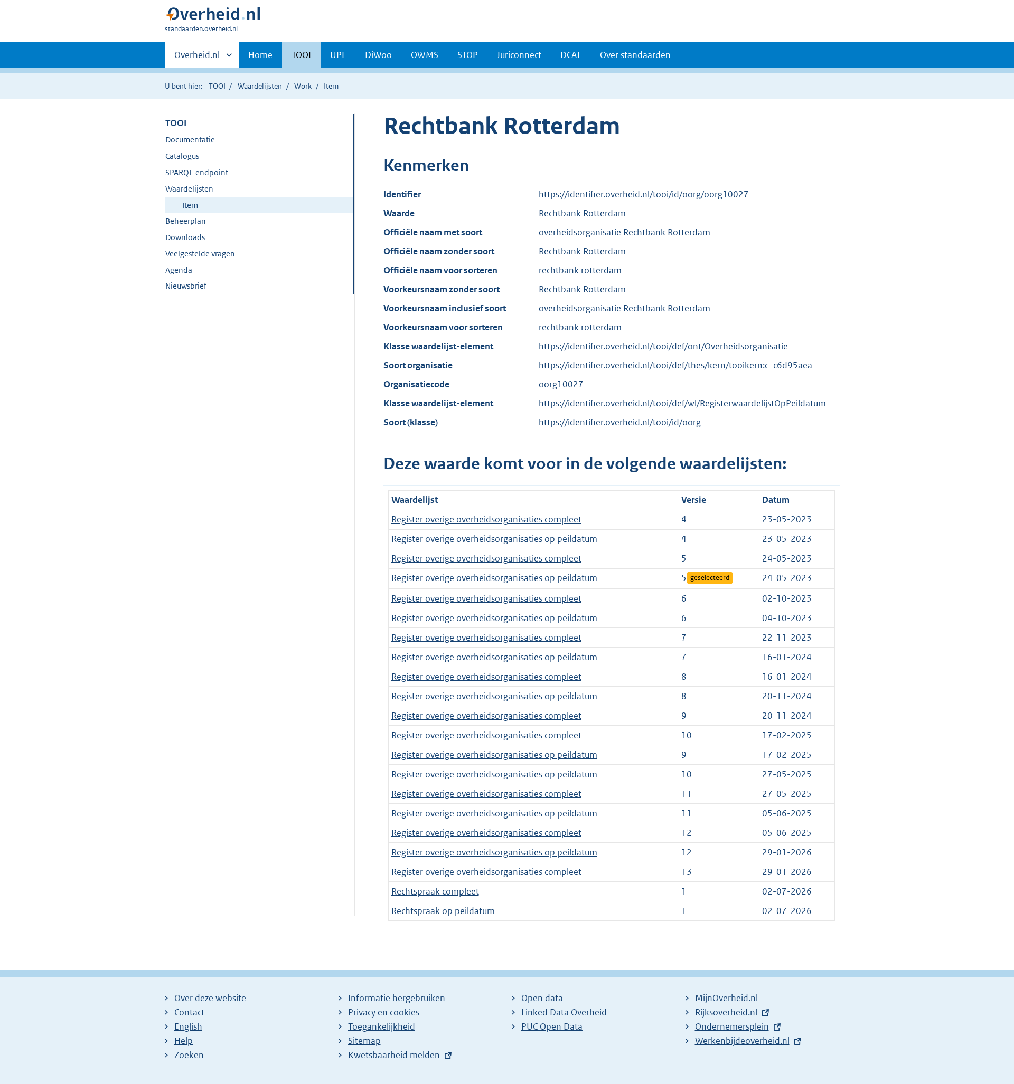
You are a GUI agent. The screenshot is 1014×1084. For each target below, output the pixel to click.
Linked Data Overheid (564, 1012)
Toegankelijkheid (381, 1026)
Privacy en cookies (383, 1012)
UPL (338, 55)
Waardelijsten (260, 86)
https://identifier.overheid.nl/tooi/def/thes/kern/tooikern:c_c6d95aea (675, 365)
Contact (189, 1012)
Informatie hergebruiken (396, 998)
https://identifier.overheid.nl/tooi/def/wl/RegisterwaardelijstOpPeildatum (682, 403)
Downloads (185, 237)
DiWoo (378, 55)
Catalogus (182, 156)
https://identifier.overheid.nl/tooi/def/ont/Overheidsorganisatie (663, 346)
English (188, 1026)
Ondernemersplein (732, 1026)
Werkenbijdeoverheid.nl (742, 1041)
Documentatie (190, 140)
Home (260, 55)
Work (303, 86)
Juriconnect (519, 55)
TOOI (301, 55)
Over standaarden (635, 55)
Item (190, 205)
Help (183, 1041)
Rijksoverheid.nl (726, 1012)
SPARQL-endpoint (196, 172)
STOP (467, 55)
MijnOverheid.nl (726, 998)
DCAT (570, 55)
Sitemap (364, 1041)
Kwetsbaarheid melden (394, 1055)
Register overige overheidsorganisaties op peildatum (494, 539)
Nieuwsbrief (185, 286)
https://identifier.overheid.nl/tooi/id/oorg (620, 422)
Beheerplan (185, 221)
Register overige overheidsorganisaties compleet (486, 519)
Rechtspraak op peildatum (443, 911)
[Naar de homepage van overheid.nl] (212, 16)
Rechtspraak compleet (435, 891)
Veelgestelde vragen (200, 254)
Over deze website (210, 998)
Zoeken (189, 1055)
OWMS (424, 55)
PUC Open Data (552, 1026)
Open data (542, 998)
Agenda (178, 270)
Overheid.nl (197, 58)
